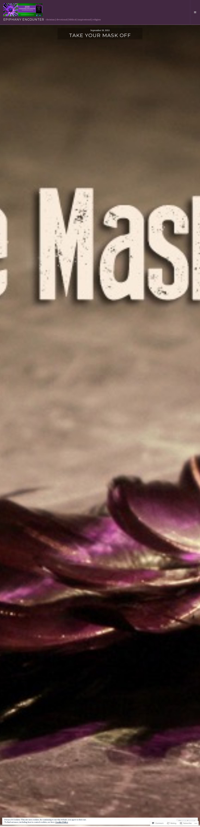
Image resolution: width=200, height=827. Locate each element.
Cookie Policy (61, 822)
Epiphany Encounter (23, 19)
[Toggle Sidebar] (195, 12)
